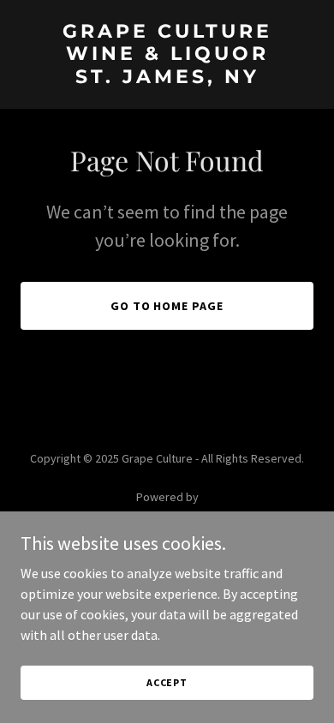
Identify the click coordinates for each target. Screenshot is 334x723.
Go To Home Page (167, 306)
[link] (167, 78)
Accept (167, 682)
